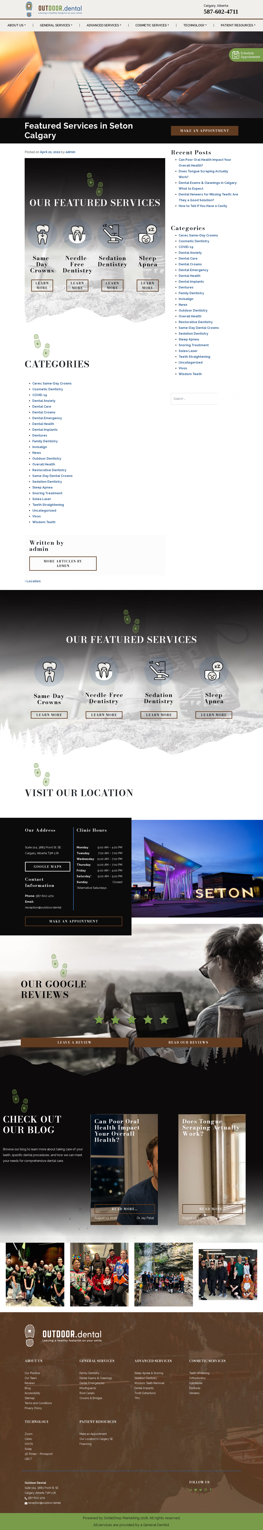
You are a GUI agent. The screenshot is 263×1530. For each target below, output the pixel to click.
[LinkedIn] (190, 1489)
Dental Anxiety (43, 401)
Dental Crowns (43, 412)
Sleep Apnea (42, 487)
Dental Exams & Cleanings (96, 1378)
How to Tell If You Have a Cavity (203, 206)
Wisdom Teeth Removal (149, 1383)
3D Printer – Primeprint (39, 1453)
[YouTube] (195, 1489)
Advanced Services (103, 25)
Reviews (30, 1383)
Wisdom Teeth (43, 522)
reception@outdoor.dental (43, 907)
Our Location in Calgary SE (96, 1438)
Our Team (31, 1378)
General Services (55, 25)
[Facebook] (210, 1489)
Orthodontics (197, 1378)
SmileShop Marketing (121, 1518)
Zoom (29, 1433)
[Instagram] (205, 1489)
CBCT (28, 1458)
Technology (193, 25)
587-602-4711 (221, 11)
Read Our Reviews (188, 1042)
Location (33, 581)
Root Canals (87, 1393)
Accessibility (32, 1393)
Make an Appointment (93, 1433)
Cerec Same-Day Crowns (52, 383)
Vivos (36, 516)
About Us (15, 25)
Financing (85, 1443)
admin (70, 152)
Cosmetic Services (151, 25)
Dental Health (43, 424)
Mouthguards (88, 1388)
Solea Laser (41, 499)
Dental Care (41, 406)
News (36, 453)
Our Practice (32, 1373)
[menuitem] (16, 25)
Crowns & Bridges (91, 1398)
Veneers (194, 1393)
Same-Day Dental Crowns (52, 476)
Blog (28, 1388)
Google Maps (48, 866)
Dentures (39, 435)
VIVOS (29, 1443)
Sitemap (30, 1398)
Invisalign (39, 447)
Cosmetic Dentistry (47, 389)
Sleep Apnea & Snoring (148, 1373)
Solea (28, 1448)
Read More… (125, 1209)
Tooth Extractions (145, 1393)
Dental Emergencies (92, 1383)
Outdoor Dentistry (46, 458)
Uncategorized (44, 510)
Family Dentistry (45, 441)
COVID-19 (39, 395)
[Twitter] (200, 1489)
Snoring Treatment (47, 493)
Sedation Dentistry (47, 481)
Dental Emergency (47, 418)
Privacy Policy (33, 1408)
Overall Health (43, 464)
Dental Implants (45, 430)
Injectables (196, 1383)
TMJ (137, 1398)
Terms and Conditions (38, 1403)
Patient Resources (237, 25)
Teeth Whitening (199, 1373)
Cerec (28, 1438)
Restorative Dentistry (49, 470)
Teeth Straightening (48, 505)
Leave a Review (75, 1042)
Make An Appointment (204, 130)
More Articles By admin (63, 563)
